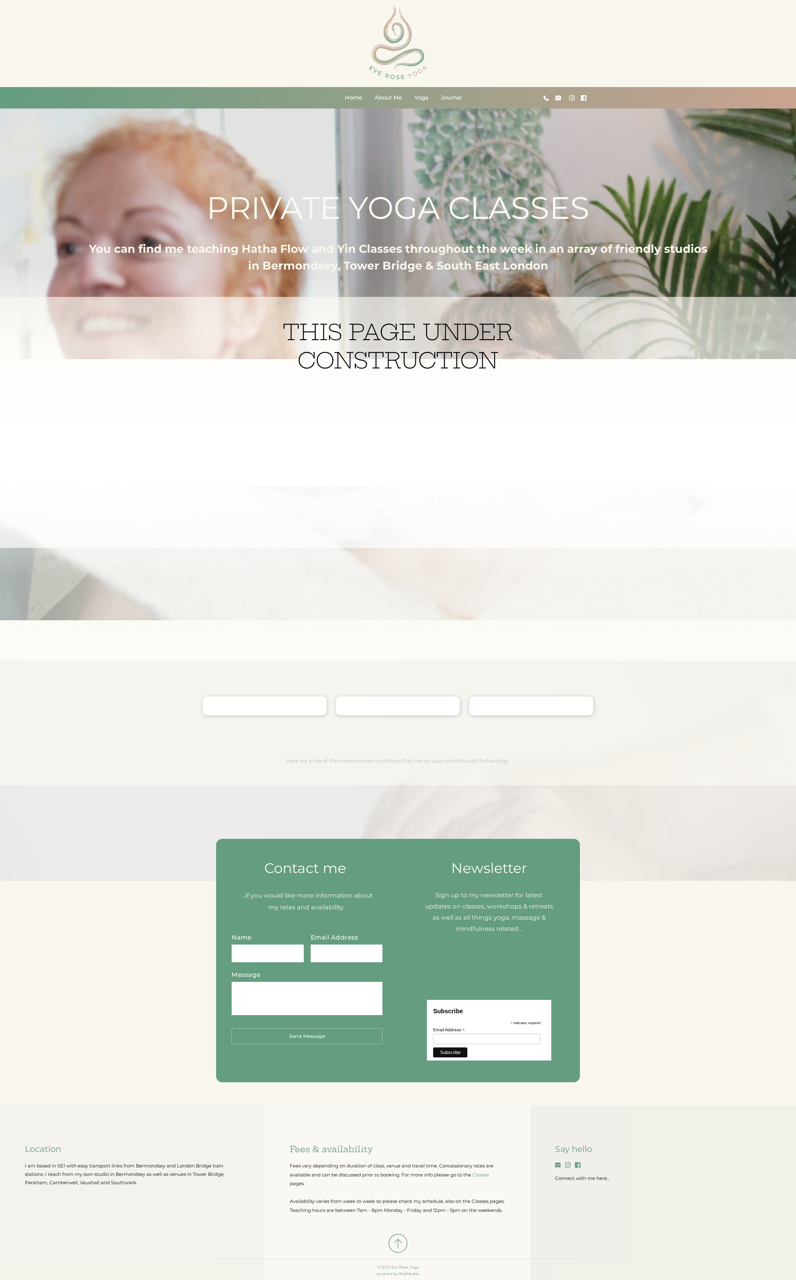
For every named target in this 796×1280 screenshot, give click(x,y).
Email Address (334, 937)
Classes (480, 1175)
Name (241, 937)
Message (246, 974)
